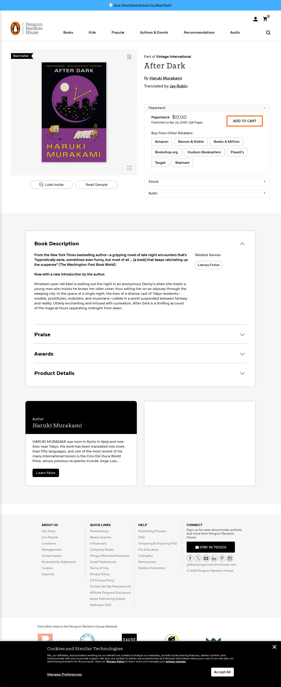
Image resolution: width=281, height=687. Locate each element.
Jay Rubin (178, 86)
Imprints (48, 574)
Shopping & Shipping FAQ (157, 543)
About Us (50, 525)
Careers (47, 568)
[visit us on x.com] (198, 558)
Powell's (237, 152)
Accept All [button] (222, 672)
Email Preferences (103, 562)
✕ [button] (274, 647)
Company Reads (102, 550)
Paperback (207, 107)
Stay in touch (212, 547)
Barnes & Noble (191, 141)
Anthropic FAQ (100, 605)
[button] (68, 32)
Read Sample (97, 184)
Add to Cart (244, 121)
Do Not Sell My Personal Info (110, 586)
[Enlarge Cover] (129, 168)
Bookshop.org (166, 152)
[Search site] (268, 32)
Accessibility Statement (59, 562)
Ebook (207, 181)
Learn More (47, 473)
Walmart (182, 162)
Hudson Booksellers (204, 152)
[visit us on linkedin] (214, 558)
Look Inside (54, 184)
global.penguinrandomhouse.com (211, 564)
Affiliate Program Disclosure (110, 593)
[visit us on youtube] (206, 558)
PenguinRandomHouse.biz (109, 556)
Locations (49, 543)
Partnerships (99, 531)
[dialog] (140, 664)
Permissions (147, 562)
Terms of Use (99, 568)
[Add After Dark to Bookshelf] (129, 56)
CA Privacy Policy (102, 580)
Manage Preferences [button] (64, 674)
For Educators (148, 550)
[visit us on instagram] (230, 558)
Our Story (48, 531)
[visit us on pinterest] (222, 558)
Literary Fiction (209, 265)
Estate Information (151, 568)
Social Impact (51, 556)
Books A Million (227, 141)
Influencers (98, 543)
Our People (50, 537)
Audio (207, 193)
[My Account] (255, 18)
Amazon (161, 141)
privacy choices (176, 661)
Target (160, 162)
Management (51, 550)
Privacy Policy (100, 574)
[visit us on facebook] (190, 558)
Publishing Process (152, 531)
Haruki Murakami (166, 78)
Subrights (145, 556)
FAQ (141, 537)
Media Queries (100, 537)
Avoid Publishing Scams (107, 599)
